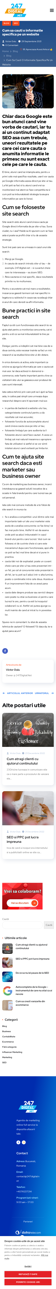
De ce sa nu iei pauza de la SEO (32, 972)
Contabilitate (8, 1036)
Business (6, 1031)
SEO (16, 23)
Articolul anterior (20, 693)
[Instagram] (24, 1142)
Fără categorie (9, 1047)
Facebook (5, 651)
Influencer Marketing (12, 1052)
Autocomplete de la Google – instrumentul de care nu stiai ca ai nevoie (34, 990)
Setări (27, 1266)
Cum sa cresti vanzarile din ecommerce (30, 1003)
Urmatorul (42, 693)
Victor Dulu (10, 41)
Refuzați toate (28, 1274)
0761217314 (25, 1191)
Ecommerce (8, 1041)
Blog (6, 23)
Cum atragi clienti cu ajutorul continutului (22, 761)
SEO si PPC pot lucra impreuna (23, 839)
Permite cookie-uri (28, 1282)
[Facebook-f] (18, 1142)
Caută (5, 919)
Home (5, 51)
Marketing (7, 1057)
